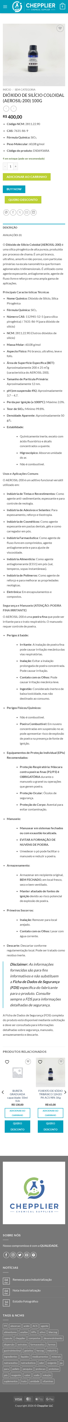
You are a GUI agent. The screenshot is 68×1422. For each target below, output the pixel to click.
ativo (42, 1332)
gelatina (28, 1350)
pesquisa (27, 1368)
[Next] (65, 1099)
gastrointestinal (12, 1350)
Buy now (14, 189)
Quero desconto (23, 199)
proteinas (54, 1368)
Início (7, 89)
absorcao (15, 1325)
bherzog (53, 1332)
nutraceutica (11, 1362)
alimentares (10, 1332)
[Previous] (3, 1099)
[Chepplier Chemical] (33, 6)
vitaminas (48, 1381)
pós (6, 1375)
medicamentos (40, 1356)
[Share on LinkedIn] (33, 212)
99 (5, 1325)
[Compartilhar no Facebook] (13, 212)
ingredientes (10, 1356)
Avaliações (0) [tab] (12, 235)
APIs (33, 1332)
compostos (34, 1338)
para (6, 1368)
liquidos (25, 1356)
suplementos (11, 1381)
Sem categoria (25, 89)
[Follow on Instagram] (13, 1255)
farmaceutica (37, 1344)
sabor (27, 1375)
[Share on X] (20, 212)
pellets (15, 1368)
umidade (34, 1381)
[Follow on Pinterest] (33, 1255)
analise (24, 1332)
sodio (36, 1375)
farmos (52, 1344)
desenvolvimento (53, 1338)
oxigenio (51, 1362)
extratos (22, 1344)
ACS (35, 1325)
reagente (16, 1375)
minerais (56, 1356)
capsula (8, 1338)
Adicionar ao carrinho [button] (18, 1112)
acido (26, 1325)
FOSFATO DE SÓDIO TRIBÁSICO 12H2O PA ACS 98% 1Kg (50, 1094)
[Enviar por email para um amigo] (27, 212)
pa (61, 1362)
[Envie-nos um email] (27, 1255)
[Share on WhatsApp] (6, 212)
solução (47, 1375)
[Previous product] (13, 109)
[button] (5, 6)
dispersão (9, 1344)
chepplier (20, 1338)
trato (24, 1381)
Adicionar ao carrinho (27, 176)
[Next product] (6, 109)
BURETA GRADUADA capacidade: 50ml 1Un (17, 1095)
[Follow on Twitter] (20, 1255)
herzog (40, 1350)
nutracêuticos (28, 1362)
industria (52, 1350)
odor (41, 1362)
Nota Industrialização (27, 1290)
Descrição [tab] (10, 227)
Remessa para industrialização (32, 1279)
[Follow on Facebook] (6, 1255)
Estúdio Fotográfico (25, 1301)
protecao (40, 1368)
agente (44, 1325)
